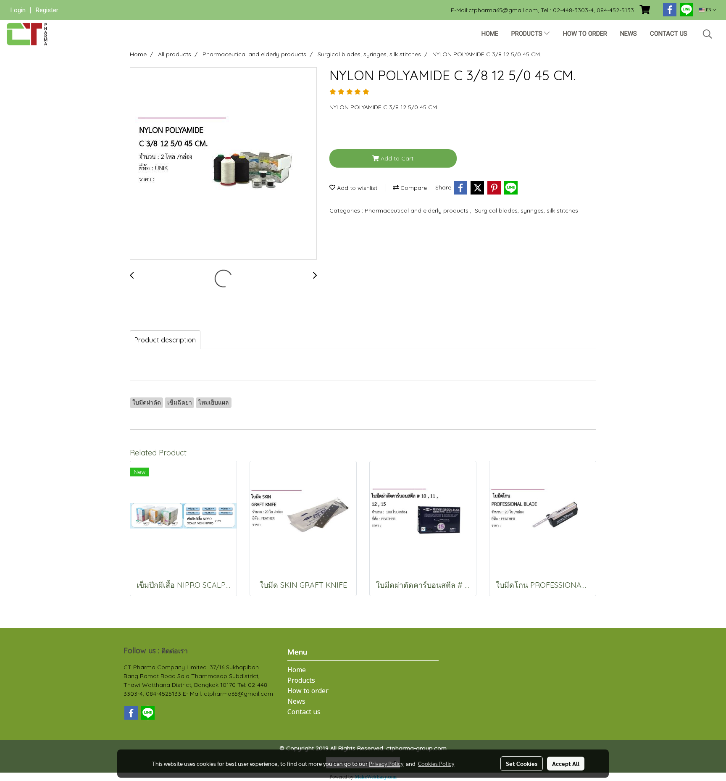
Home (489, 33)
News (628, 33)
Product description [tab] (165, 340)
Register (47, 10)
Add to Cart (396, 158)
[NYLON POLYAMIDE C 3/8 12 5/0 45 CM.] (223, 164)
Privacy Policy (386, 763)
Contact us (668, 33)
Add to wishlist (356, 188)
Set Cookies (521, 763)
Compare (413, 188)
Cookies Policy (436, 763)
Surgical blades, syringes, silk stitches (526, 210)
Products (527, 33)
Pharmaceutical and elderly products (417, 210)
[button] (707, 34)
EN (709, 10)
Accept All (565, 763)
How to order (585, 33)
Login (18, 10)
